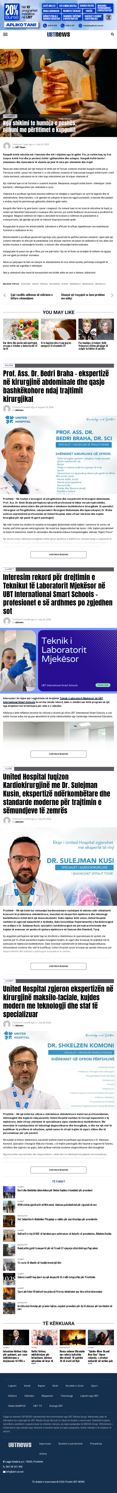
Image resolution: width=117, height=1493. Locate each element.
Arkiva (43, 1453)
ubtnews (19, 410)
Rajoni (41, 1385)
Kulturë (12, 1395)
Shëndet (29, 1395)
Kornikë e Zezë (74, 1385)
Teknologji (66, 1395)
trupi (65, 284)
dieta (36, 284)
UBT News (20, 147)
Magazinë (47, 1395)
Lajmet (12, 1385)
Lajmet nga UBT (89, 1395)
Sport (94, 1385)
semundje (88, 284)
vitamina (55, 284)
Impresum (45, 1443)
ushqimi (26, 284)
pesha (44, 284)
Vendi (27, 1385)
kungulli (101, 284)
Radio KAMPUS (17, 1405)
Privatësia (96, 1443)
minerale (76, 284)
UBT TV (37, 1405)
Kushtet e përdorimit (70, 1443)
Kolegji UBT (56, 1405)
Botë (55, 1385)
